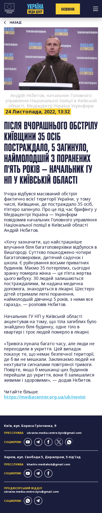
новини (68, 9)
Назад (16, 22)
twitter (59, 442)
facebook (48, 442)
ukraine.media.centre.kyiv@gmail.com (54, 433)
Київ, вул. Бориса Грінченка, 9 (30, 425)
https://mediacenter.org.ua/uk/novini (44, 397)
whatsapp (69, 442)
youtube (28, 442)
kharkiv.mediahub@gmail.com (48, 464)
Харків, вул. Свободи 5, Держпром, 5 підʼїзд (42, 457)
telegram (38, 442)
